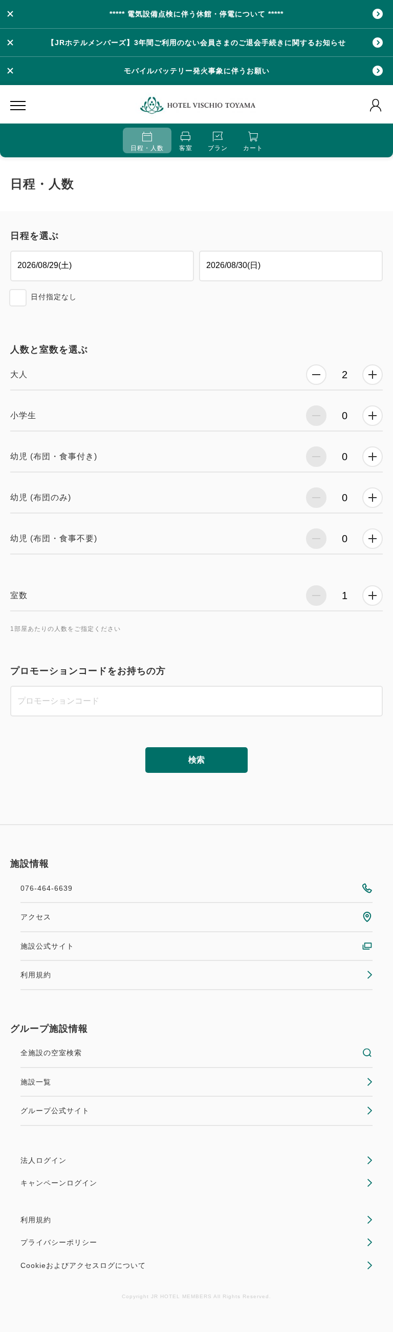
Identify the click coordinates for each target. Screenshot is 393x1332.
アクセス (35, 917)
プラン (218, 148)
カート (253, 148)
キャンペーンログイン (58, 1183)
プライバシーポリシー (58, 1242)
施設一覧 (35, 1082)
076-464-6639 (46, 888)
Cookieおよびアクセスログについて (83, 1265)
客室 (185, 148)
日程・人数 (147, 148)
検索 (196, 759)
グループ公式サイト (55, 1110)
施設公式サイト (47, 946)
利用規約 (35, 975)
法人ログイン (43, 1160)
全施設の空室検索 (51, 1053)
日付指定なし (54, 297)
